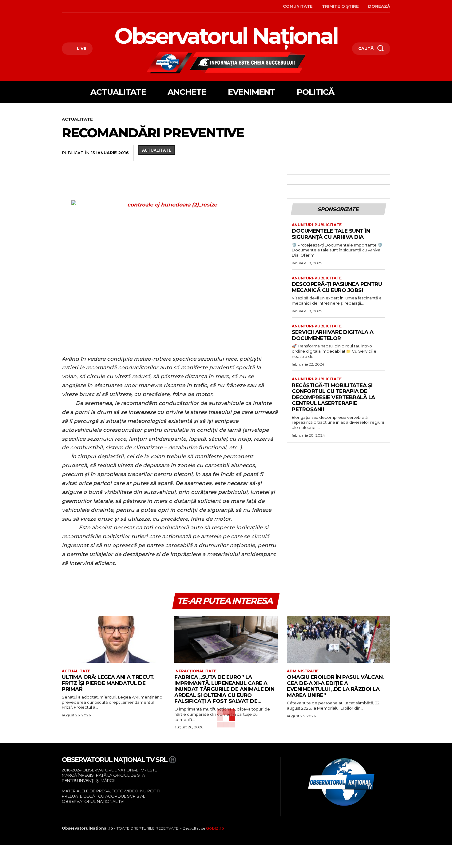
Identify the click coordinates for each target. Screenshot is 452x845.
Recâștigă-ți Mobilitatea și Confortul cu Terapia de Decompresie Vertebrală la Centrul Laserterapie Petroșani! (333, 397)
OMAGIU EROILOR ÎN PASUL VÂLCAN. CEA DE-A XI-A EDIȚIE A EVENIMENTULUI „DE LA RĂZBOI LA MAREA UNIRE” (335, 686)
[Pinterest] (285, 153)
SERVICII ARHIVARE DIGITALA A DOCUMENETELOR (332, 335)
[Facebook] (62, 6)
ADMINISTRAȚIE (303, 671)
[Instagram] (72, 6)
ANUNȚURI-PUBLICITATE (317, 225)
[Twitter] (271, 153)
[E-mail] (341, 153)
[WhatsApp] (299, 153)
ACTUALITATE (77, 119)
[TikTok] (81, 6)
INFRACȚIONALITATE (195, 671)
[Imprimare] (356, 153)
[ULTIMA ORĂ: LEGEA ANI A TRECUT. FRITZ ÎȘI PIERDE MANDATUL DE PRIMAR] (113, 639)
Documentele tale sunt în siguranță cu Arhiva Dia (331, 234)
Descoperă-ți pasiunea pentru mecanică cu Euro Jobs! (337, 287)
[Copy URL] (384, 153)
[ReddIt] (327, 153)
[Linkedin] (313, 153)
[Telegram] (370, 153)
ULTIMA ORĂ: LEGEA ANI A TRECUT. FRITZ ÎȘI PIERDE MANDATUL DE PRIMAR (108, 683)
